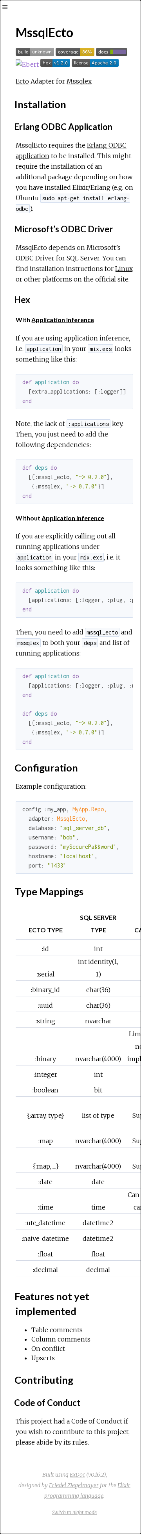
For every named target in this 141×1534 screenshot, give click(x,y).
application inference (96, 338)
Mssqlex (79, 81)
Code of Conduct (96, 1421)
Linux (124, 269)
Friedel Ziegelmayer (74, 1485)
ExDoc (77, 1474)
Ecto (22, 81)
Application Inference (62, 319)
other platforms (48, 279)
